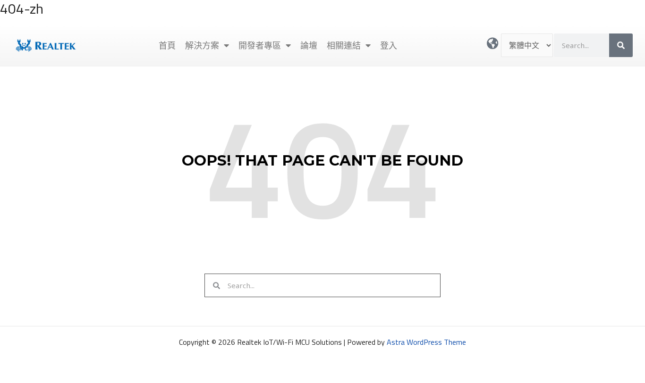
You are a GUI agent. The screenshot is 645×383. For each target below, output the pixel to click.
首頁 (167, 45)
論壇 (308, 45)
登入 (388, 45)
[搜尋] (621, 45)
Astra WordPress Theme (426, 342)
